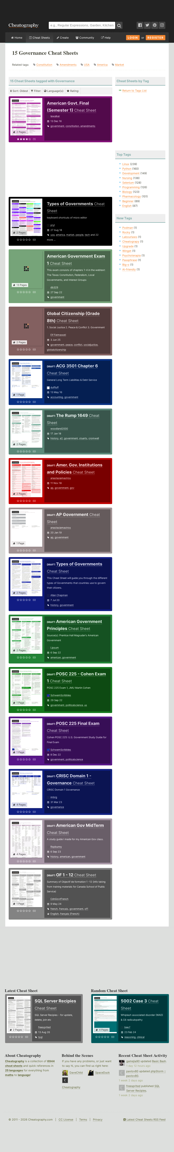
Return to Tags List (134, 90)
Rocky (126, 232)
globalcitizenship (56, 349)
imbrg (53, 797)
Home (18, 37)
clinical (140, 1037)
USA (87, 64)
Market (119, 64)
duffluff (54, 387)
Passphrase (129, 260)
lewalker (55, 116)
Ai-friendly (129, 269)
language (24, 1075)
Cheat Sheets (41, 37)
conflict (78, 344)
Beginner (128, 201)
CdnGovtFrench (59, 898)
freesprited (44, 1027)
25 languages (14, 1070)
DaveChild (76, 1072)
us (85, 705)
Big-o (125, 264)
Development (131, 173)
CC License (66, 1119)
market (70, 234)
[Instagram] (162, 25)
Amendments (68, 64)
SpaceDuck (102, 1072)
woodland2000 (59, 428)
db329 (54, 287)
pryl (52, 225)
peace (69, 344)
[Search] (119, 25)
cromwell (94, 438)
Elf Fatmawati (58, 334)
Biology (127, 191)
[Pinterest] (154, 25)
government (57, 126)
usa (52, 234)
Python (126, 168)
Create (64, 37)
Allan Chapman (59, 595)
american (55, 657)
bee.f (127, 1027)
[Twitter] (147, 25)
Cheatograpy (130, 241)
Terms (83, 1119)
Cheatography (14, 1061)
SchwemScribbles (60, 695)
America (102, 64)
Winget (126, 251)
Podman (127, 227)
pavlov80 (132, 1071)
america (60, 234)
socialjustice (91, 344)
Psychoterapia (131, 255)
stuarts (83, 438)
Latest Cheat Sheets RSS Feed (146, 1119)
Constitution (44, 64)
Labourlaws (129, 237)
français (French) (69, 913)
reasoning (130, 1037)
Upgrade (128, 246)
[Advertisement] (87, 9)
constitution (72, 126)
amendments (87, 126)
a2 (61, 438)
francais (63, 908)
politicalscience (74, 705)
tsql (40, 1037)
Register (155, 37)
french (54, 908)
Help (107, 37)
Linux (125, 164)
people (79, 234)
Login (133, 37)
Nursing (127, 178)
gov (72, 487)
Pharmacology (131, 196)
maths (9, 1075)
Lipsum (54, 647)
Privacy (97, 1119)
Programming (131, 187)
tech (87, 234)
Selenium (128, 182)
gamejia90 (133, 1061)
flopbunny (56, 846)
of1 (86, 908)
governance (57, 807)
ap (51, 487)
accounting (56, 397)
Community (86, 37)
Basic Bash (159, 1061)
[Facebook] (140, 25)
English (54, 913)
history (54, 438)
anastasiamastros (60, 478)
